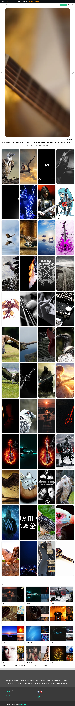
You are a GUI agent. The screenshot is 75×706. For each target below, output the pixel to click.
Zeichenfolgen (45, 145)
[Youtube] (41, 692)
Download (63, 4)
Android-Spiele (8, 691)
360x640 (11, 690)
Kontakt (39, 696)
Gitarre (32, 145)
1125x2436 (14, 690)
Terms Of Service (21, 704)
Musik (28, 145)
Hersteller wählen (40, 693)
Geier (36, 145)
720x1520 (25, 690)
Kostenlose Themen (9, 696)
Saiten (40, 145)
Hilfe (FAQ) (39, 697)
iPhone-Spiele (8, 692)
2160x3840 (21, 690)
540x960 (18, 690)
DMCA (25, 704)
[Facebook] (39, 692)
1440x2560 (7, 690)
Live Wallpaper (8, 695)
